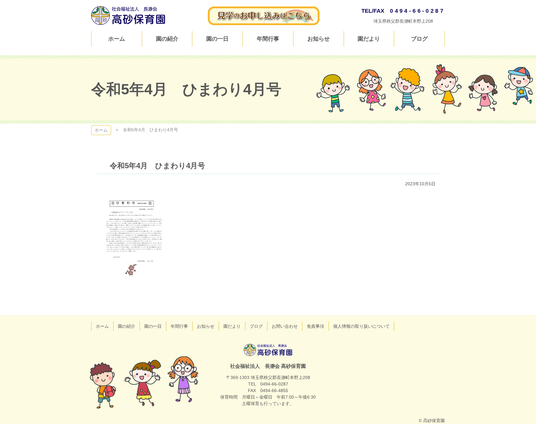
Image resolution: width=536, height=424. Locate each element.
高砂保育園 (128, 15)
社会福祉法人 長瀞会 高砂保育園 (268, 350)
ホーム (101, 130)
